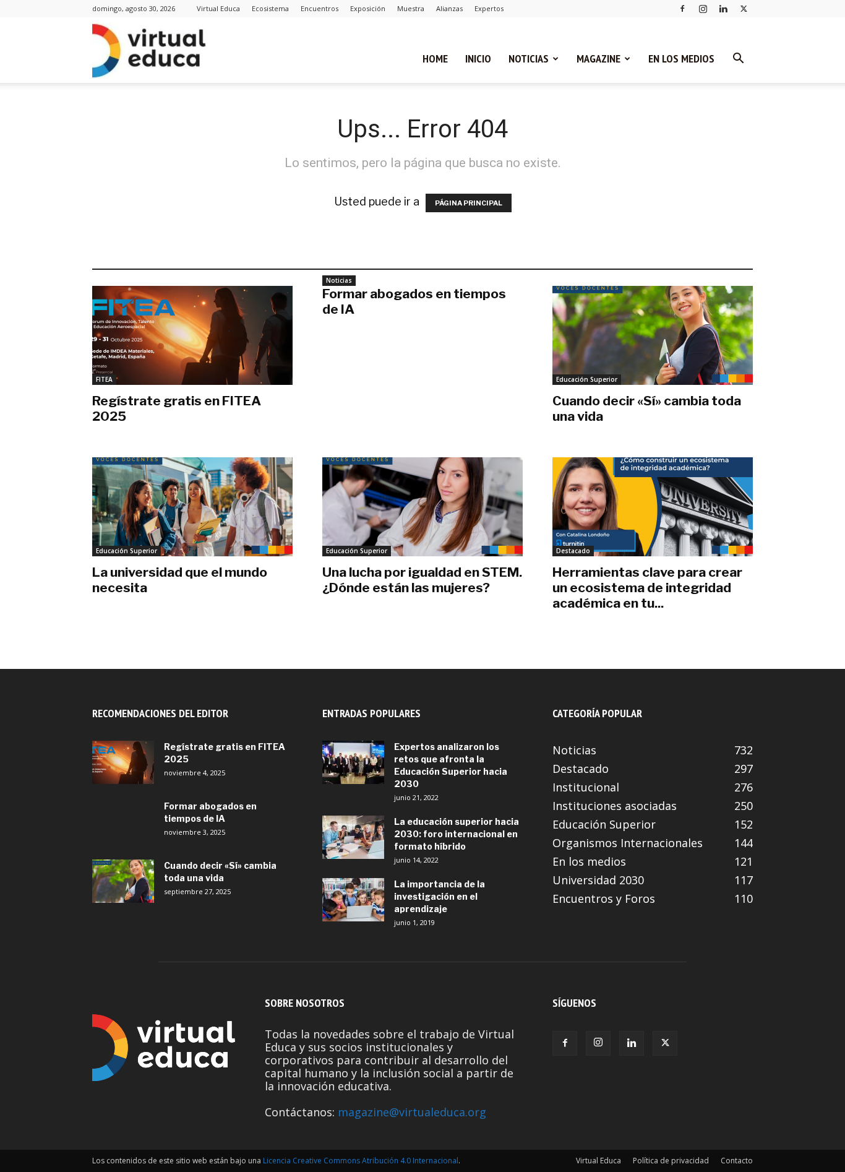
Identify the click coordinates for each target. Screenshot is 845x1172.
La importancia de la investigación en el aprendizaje (439, 896)
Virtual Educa (218, 8)
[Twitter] (743, 8)
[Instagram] (702, 8)
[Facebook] (682, 8)
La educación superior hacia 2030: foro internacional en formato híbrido (456, 833)
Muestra (410, 8)
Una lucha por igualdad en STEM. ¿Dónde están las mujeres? (422, 579)
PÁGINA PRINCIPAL (468, 203)
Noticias (528, 58)
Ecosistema (270, 8)
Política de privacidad (671, 1160)
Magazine (598, 58)
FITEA (104, 379)
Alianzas (449, 8)
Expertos (489, 8)
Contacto (737, 1160)
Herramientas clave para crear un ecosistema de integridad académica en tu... (647, 587)
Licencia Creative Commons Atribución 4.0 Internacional (360, 1160)
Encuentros (319, 8)
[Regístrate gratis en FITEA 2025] (192, 335)
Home (435, 58)
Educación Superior (586, 379)
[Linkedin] (723, 8)
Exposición (367, 8)
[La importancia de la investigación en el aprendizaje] (353, 899)
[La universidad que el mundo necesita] (192, 506)
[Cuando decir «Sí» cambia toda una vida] (652, 335)
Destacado (573, 550)
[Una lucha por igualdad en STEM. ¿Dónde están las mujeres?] (422, 506)
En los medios (681, 58)
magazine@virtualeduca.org (412, 1112)
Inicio (478, 58)
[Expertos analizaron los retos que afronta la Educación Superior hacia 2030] (353, 762)
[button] (738, 58)
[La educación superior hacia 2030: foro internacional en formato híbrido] (353, 837)
